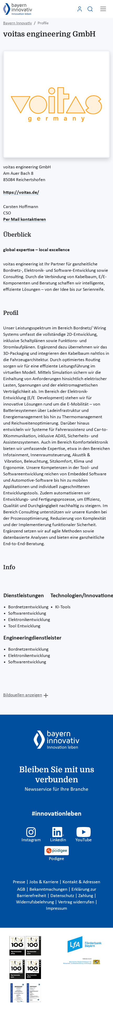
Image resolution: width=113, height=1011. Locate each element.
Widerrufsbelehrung (35, 902)
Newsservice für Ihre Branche (56, 789)
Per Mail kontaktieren (24, 219)
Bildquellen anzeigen (22, 695)
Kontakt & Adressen (81, 882)
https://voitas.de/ (21, 192)
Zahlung (86, 895)
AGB (21, 889)
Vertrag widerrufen (76, 902)
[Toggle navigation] (103, 8)
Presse (19, 882)
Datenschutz (62, 895)
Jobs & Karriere (44, 882)
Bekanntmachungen (48, 889)
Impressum (56, 908)
